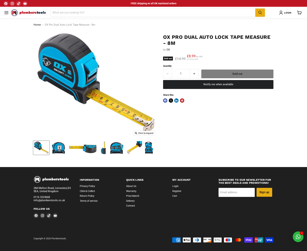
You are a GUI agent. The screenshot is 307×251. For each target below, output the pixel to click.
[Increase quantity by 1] (194, 73)
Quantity (167, 66)
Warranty (131, 191)
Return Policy (87, 195)
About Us (131, 186)
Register (176, 191)
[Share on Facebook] (165, 100)
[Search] (260, 13)
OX (168, 49)
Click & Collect (87, 191)
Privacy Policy (87, 186)
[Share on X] (171, 100)
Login (175, 186)
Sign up (264, 192)
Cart (174, 195)
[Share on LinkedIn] (176, 100)
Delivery (130, 200)
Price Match (132, 195)
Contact (130, 205)
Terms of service (89, 200)
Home (37, 24)
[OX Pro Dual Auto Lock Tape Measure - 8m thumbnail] (41, 148)
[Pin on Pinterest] (182, 100)
